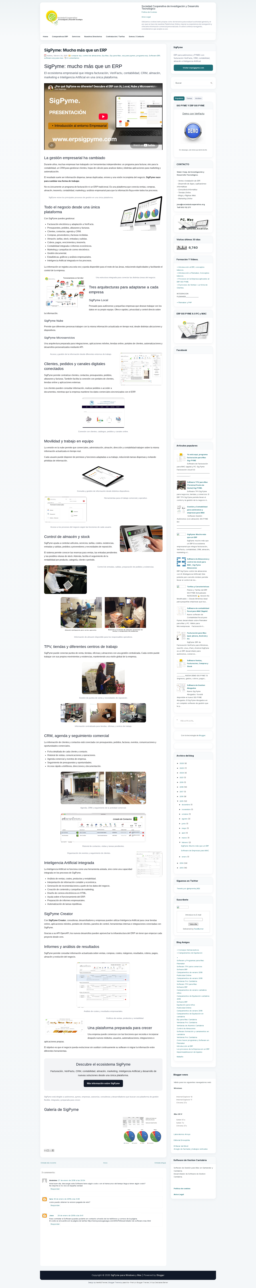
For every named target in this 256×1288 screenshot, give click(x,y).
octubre (185, 814)
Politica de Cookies (149, 12)
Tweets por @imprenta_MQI (188, 888)
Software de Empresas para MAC (195, 850)
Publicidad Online (184, 975)
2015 (182, 801)
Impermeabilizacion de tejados (189, 1052)
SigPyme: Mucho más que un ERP (75, 50)
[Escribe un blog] (48, 1150)
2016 (182, 796)
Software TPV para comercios (189, 966)
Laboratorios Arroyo (182, 1134)
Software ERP (154, 56)
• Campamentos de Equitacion (189, 953)
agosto (185, 819)
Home (45, 36)
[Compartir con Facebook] (53, 1150)
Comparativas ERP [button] (60, 36)
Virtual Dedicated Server (159, 1282)
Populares (179, 98)
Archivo (198, 98)
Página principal (187, 720)
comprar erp (76, 56)
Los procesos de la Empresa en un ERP (193, 1049)
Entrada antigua (160, 1163)
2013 (182, 868)
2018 (182, 787)
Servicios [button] (76, 36)
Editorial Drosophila (182, 1140)
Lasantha (125, 1282)
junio (184, 823)
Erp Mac (105, 56)
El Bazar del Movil (181, 1146)
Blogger (202, 735)
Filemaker (181, 963)
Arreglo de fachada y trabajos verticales (191, 1149)
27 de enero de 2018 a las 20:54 (71, 1180)
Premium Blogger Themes (139, 1282)
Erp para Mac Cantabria (187, 1019)
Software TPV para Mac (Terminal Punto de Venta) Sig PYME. (197, 485)
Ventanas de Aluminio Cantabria (190, 1025)
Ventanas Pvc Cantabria (187, 981)
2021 (182, 777)
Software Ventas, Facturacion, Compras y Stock (197, 663)
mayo (184, 828)
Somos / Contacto (136, 36)
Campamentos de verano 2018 (189, 972)
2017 (182, 792)
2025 (182, 768)
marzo (184, 838)
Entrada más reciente (48, 1163)
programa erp (142, 56)
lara (51, 1199)
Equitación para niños (186, 1005)
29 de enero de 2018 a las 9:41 (70, 1215)
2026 (182, 763)
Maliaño (180, 1057)
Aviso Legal (146, 17)
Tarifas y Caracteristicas (198, 586)
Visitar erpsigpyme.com (193, 68)
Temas (189, 98)
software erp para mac (53, 58)
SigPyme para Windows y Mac (126, 1275)
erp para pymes (128, 56)
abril (184, 833)
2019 (182, 782)
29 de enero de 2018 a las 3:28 (67, 1199)
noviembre (186, 809)
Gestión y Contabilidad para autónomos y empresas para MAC (197, 510)
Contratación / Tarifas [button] (115, 36)
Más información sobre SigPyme (103, 1083)
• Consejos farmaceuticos (188, 950)
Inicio (105, 1163)
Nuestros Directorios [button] (93, 36)
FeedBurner (199, 929)
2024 (182, 773)
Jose (51, 1215)
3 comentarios (73, 58)
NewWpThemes (101, 1282)
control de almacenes (92, 56)
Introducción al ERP (185, 1046)
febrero (185, 842)
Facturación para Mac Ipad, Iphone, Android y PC (197, 636)
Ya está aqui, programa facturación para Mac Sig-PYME (197, 457)
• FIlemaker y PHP (184, 302)
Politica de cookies (182, 1188)
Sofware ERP (182, 969)
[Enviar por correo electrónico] (45, 1150)
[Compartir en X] (50, 1150)
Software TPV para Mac (187, 984)
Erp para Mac (115, 56)
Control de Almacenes (186, 1028)
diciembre (186, 804)
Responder (55, 1189)
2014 (182, 863)
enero (184, 857)
